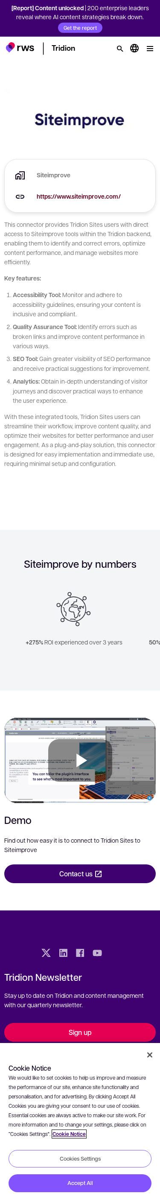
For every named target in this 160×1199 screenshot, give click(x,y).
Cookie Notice (69, 1134)
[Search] (120, 48)
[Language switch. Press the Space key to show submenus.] (134, 48)
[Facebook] (80, 954)
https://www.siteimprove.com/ (79, 196)
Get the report (80, 27)
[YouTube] (97, 954)
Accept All (80, 1183)
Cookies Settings (80, 1158)
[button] (20, 47)
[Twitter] (46, 954)
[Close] (149, 1055)
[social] (114, 954)
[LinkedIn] (63, 954)
